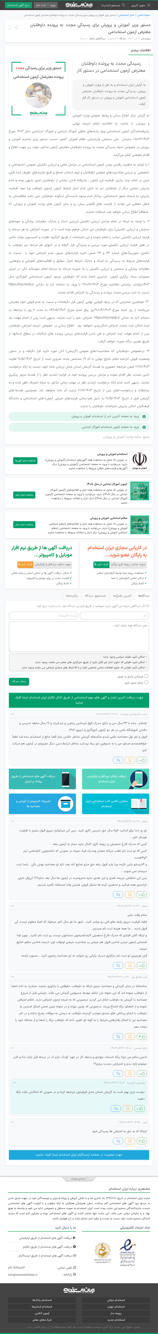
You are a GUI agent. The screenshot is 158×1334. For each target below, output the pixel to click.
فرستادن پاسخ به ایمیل (130, 677)
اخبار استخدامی (126, 15)
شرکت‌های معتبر (42, 1320)
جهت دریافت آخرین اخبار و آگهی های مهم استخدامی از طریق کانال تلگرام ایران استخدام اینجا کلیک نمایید (79, 700)
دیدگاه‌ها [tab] (144, 596)
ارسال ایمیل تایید (133, 683)
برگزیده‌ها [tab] (72, 596)
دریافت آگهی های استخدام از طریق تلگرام (48, 1247)
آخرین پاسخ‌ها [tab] (122, 596)
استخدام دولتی (116, 1300)
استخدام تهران (116, 1307)
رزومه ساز (116, 1313)
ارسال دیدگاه (19, 681)
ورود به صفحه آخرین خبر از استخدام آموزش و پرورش (105, 416)
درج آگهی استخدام (18, 5)
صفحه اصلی (143, 15)
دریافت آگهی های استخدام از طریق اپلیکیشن (46, 1238)
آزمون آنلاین (42, 1313)
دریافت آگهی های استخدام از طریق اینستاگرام (46, 1256)
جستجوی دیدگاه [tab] (95, 596)
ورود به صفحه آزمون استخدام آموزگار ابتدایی (110, 427)
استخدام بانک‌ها (42, 1300)
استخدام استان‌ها (42, 1307)
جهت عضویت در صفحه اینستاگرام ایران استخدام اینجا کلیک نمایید (79, 1154)
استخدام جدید (116, 1320)
